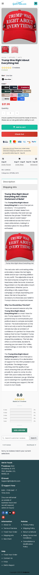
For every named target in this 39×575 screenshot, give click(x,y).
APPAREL (12, 57)
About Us (7, 525)
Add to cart (21, 127)
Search (33, 438)
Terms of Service (10, 528)
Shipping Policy (29, 528)
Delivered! (34, 165)
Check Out (19, 134)
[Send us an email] (10, 512)
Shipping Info (9, 535)
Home (4, 57)
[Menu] (3, 3)
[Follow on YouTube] (3, 517)
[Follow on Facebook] (3, 512)
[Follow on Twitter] (6, 512)
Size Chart (8, 539)
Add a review (19, 430)
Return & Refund (29, 532)
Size (3, 76)
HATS (20, 57)
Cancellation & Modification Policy (29, 544)
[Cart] (35, 3)
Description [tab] (9, 181)
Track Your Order (10, 532)
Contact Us (8, 558)
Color (4, 84)
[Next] (34, 26)
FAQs (6, 562)
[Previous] (4, 26)
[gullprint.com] (19, 3)
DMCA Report (9, 565)
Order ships (19, 165)
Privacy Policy (28, 525)
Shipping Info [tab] (10, 187)
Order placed (6, 165)
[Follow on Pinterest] (13, 512)
